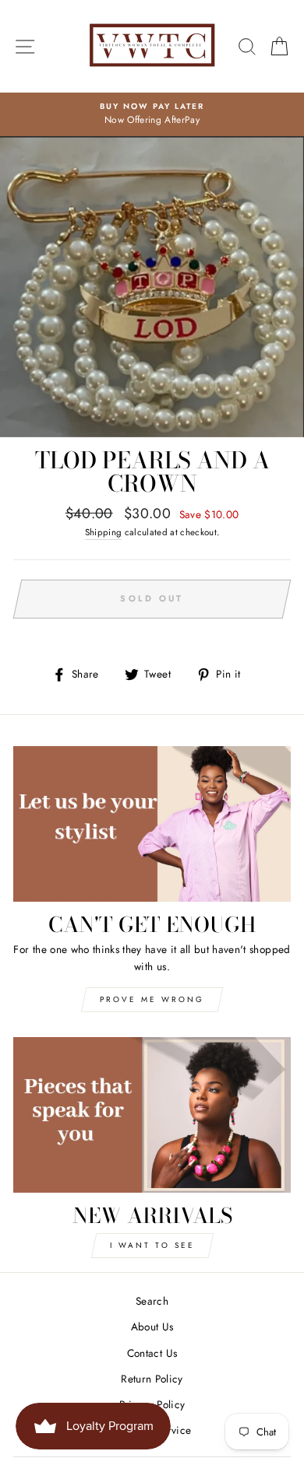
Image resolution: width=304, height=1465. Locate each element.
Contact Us (152, 1353)
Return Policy (151, 1378)
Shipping (103, 532)
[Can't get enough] (152, 824)
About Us (152, 1326)
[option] (152, 114)
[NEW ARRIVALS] (152, 1115)
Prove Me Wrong (152, 999)
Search (152, 1301)
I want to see (152, 1245)
